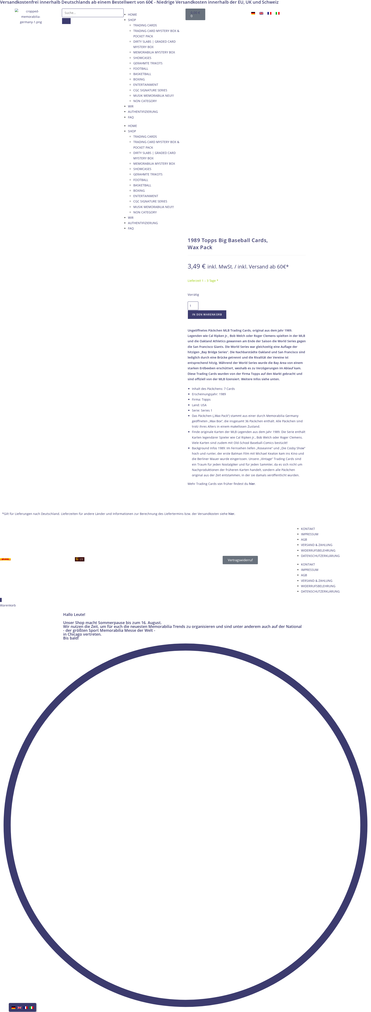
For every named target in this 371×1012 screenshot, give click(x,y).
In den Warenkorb (207, 314)
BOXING (139, 79)
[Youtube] (335, 14)
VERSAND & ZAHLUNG (316, 545)
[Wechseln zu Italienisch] (278, 13)
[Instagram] (355, 14)
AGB (304, 539)
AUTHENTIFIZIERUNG (143, 112)
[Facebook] (314, 14)
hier (252, 484)
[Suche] (66, 21)
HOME (132, 14)
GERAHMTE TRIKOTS (148, 63)
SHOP (132, 20)
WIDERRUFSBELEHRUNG (318, 550)
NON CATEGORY (145, 101)
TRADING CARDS (145, 25)
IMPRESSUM (309, 534)
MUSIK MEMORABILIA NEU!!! (153, 96)
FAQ (131, 117)
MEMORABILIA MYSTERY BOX (154, 52)
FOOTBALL (140, 68)
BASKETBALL (142, 74)
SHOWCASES (142, 58)
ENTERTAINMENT (145, 85)
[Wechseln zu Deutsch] (253, 13)
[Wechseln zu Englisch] (261, 13)
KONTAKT (308, 529)
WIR (131, 106)
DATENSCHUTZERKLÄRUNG (320, 556)
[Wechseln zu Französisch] (269, 13)
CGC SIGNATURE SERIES (150, 90)
